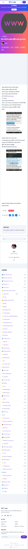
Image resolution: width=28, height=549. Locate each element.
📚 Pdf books (5, 411)
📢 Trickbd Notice (6, 459)
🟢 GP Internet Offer (6, 351)
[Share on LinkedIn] (16, 215)
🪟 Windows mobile (6, 481)
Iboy (6, 43)
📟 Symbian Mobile (6, 437)
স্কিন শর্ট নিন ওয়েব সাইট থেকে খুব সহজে (13, 39)
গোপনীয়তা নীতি (6, 545)
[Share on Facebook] (10, 215)
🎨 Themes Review (6, 450)
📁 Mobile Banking (6, 389)
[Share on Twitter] (13, 215)
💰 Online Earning (5, 402)
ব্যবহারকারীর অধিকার (17, 545)
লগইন (24, 2)
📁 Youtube (4, 491)
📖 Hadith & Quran (6, 357)
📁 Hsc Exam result (6, 364)
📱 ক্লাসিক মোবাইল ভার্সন (14, 547)
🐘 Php (3, 415)
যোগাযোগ (16, 521)
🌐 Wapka (4, 36)
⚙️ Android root (5, 284)
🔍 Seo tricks (4, 427)
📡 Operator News (6, 408)
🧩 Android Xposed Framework (8, 290)
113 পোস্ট (11, 257)
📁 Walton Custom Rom (7, 469)
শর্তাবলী (11, 545)
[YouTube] (8, 515)
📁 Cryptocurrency (6, 319)
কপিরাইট (22, 545)
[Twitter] (5, 515)
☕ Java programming (6, 373)
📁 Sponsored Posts (6, 430)
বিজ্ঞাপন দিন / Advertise (19, 526)
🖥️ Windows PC (5, 485)
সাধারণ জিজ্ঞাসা (4, 526)
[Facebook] (2, 515)
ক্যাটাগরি (16, 524)
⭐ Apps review (5, 293)
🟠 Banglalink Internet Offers (8, 300)
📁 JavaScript (5, 376)
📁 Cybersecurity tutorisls (7, 325)
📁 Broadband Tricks (6, 309)
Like (5, 210)
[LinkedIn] (11, 515)
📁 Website (4, 478)
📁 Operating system (6, 405)
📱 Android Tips (5, 287)
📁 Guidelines (5, 354)
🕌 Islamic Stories (5, 367)
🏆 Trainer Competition (7, 456)
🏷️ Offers (4, 399)
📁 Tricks (4, 462)
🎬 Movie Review (5, 395)
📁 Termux (4, 297)
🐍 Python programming (7, 421)
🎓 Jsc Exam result (6, 379)
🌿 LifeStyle (4, 383)
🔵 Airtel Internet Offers (7, 274)
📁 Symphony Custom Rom (7, 440)
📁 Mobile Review (6, 392)
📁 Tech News (5, 443)
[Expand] (25, 294)
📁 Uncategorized (6, 466)
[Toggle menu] (3, 2)
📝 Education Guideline (7, 332)
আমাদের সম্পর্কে (4, 521)
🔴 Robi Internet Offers (7, 424)
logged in (12, 230)
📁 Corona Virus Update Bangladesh (10, 316)
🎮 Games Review (6, 348)
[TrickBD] (14, 508)
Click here (11, 96)
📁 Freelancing (5, 344)
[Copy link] (19, 215)
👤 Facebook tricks (6, 338)
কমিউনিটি (2, 524)
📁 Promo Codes (5, 418)
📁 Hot (3, 360)
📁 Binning (4, 303)
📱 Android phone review (7, 281)
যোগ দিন (13, 9)
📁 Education (4, 328)
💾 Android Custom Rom (7, 277)
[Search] (21, 2)
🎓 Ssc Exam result (6, 434)
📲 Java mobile (5, 370)
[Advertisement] (14, 68)
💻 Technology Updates (7, 446)
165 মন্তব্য (17, 257)
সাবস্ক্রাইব (24, 536)
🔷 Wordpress (5, 488)
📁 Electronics (5, 335)
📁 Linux (3, 386)
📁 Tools (4, 453)
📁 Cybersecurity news (7, 322)
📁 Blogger (4, 306)
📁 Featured (4, 341)
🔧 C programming (6, 313)
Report (10, 210)
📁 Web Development (6, 475)
